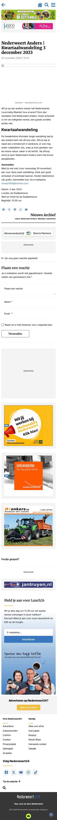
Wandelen (42, 219)
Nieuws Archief (43, 215)
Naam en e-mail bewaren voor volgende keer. (29, 324)
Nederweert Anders (29, 219)
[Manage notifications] (51, 814)
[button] (3, 209)
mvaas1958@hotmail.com (14, 183)
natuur (17, 219)
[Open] (53, 5)
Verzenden (15, 333)
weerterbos (51, 219)
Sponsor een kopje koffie (22, 653)
